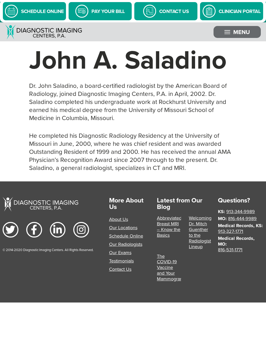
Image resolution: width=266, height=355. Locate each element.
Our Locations (123, 227)
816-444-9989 (242, 218)
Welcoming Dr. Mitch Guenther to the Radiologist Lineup (200, 232)
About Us (118, 219)
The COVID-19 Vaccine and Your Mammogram (170, 267)
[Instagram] (81, 230)
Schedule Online (126, 236)
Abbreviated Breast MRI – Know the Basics (169, 226)
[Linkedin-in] (58, 230)
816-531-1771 (230, 249)
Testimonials (121, 261)
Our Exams (120, 252)
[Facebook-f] (34, 230)
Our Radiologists (125, 244)
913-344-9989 (240, 211)
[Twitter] (10, 230)
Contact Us (120, 269)
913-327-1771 (230, 231)
